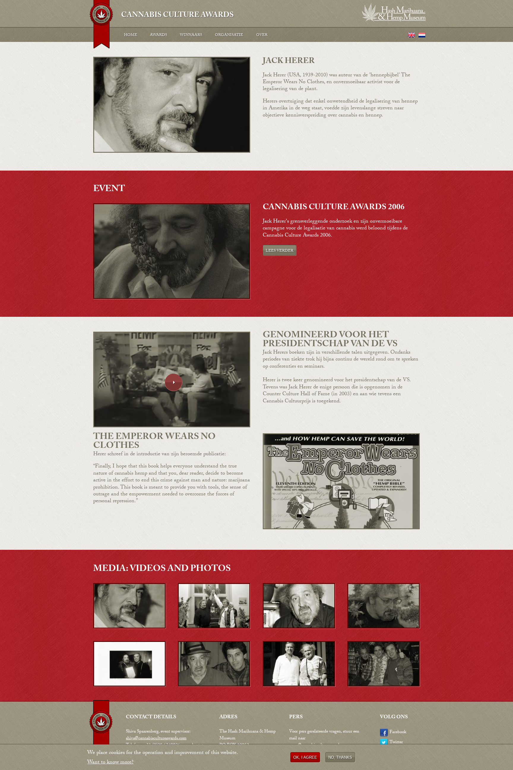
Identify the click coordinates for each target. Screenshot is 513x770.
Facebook (398, 732)
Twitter (396, 743)
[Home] (101, 26)
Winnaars (191, 35)
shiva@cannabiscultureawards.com (156, 739)
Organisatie (229, 35)
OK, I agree (305, 757)
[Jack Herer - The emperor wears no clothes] (341, 528)
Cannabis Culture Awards (177, 15)
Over (261, 35)
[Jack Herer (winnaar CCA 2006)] (171, 152)
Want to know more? (110, 762)
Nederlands (422, 35)
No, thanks (340, 757)
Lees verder (279, 251)
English (411, 35)
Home (130, 35)
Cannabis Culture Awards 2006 (334, 208)
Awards (158, 35)
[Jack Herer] (171, 298)
